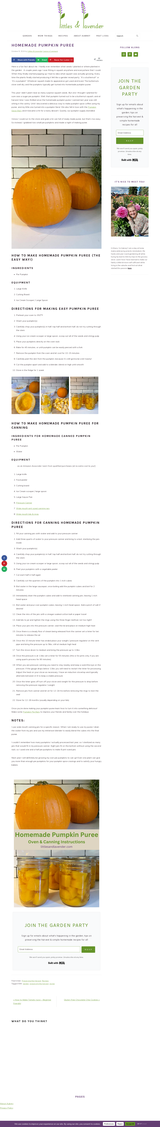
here (130, 268)
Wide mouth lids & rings (27, 514)
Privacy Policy (6, 1108)
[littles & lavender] (80, 29)
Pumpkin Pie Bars (31, 712)
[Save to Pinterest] (4, 563)
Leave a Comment (50, 51)
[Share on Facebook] (4, 558)
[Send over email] (4, 569)
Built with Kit (56, 963)
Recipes (45, 981)
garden (26, 984)
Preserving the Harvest (31, 981)
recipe (52, 984)
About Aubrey (6, 1103)
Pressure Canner (24, 502)
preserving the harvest (39, 984)
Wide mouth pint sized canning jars (33, 508)
